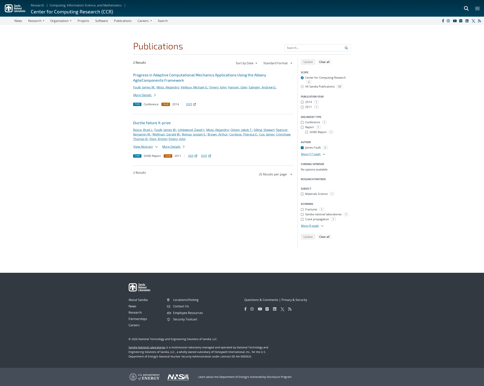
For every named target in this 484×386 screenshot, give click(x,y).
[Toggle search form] (466, 8)
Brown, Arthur (218, 134)
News (18, 21)
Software (101, 21)
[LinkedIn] (467, 21)
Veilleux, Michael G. (194, 87)
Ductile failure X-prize (152, 122)
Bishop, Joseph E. (194, 134)
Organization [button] (59, 21)
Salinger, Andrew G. (262, 87)
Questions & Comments (261, 300)
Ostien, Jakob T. (241, 130)
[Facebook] (443, 21)
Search (163, 21)
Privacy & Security (294, 300)
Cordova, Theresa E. (243, 134)
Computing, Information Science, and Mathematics (86, 5)
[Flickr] (461, 21)
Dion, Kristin (158, 139)
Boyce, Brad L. (143, 130)
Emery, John (217, 87)
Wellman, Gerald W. (166, 134)
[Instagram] (449, 21)
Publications (123, 21)
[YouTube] (455, 21)
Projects (83, 21)
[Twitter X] (474, 21)
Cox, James (267, 134)
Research (37, 5)
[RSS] (480, 21)
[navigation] (246, 63)
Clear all (325, 62)
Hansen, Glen (237, 87)
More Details (142, 95)
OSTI (189, 104)
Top (472, 382)
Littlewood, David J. (191, 130)
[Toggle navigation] (7, 21)
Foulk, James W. (144, 87)
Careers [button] (143, 21)
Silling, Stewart (264, 130)
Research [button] (34, 21)
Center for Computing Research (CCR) (72, 11)
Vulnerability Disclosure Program (271, 377)
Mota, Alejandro (168, 87)
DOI (190, 156)
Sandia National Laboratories (147, 347)
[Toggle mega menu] (477, 8)
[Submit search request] (346, 47)
